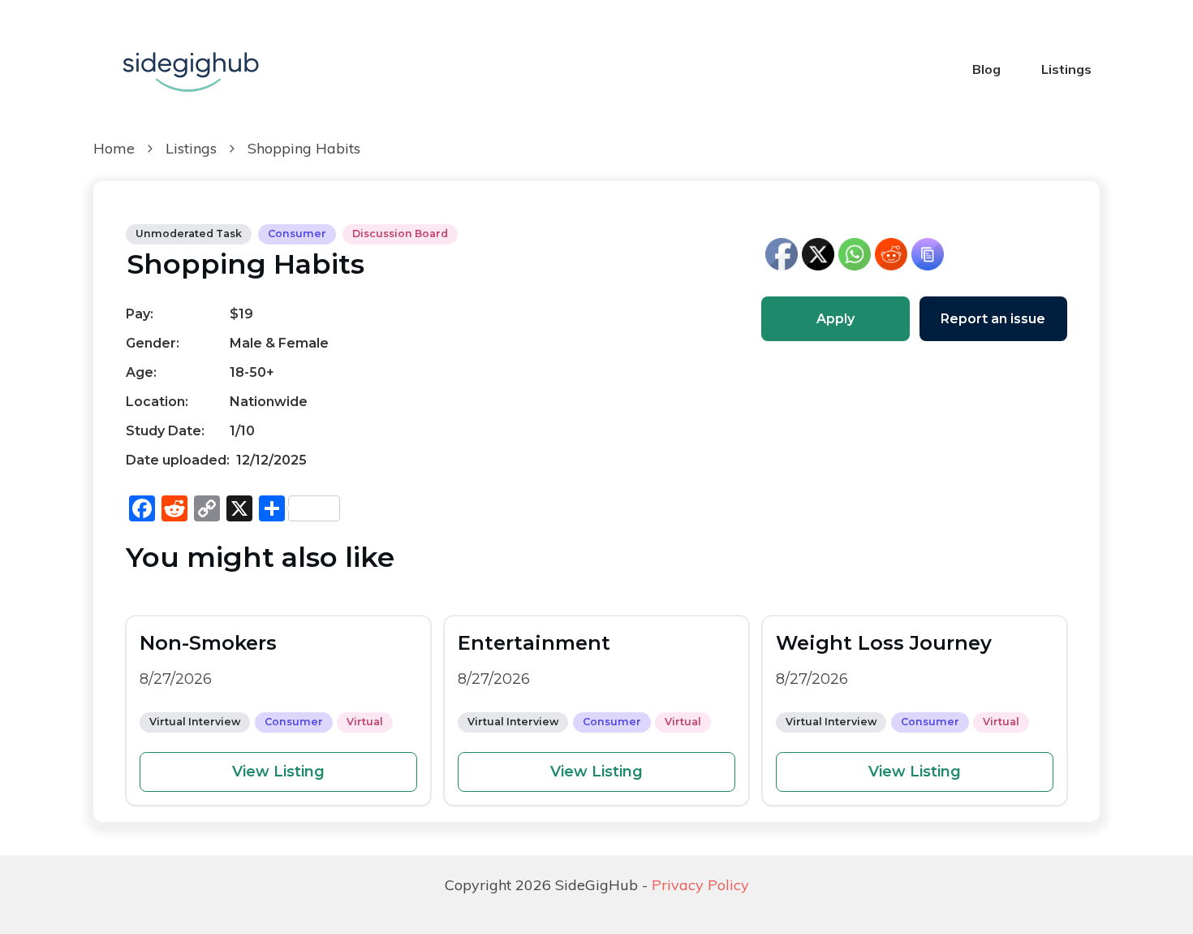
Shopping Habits (245, 264)
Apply (835, 318)
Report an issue (993, 318)
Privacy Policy (700, 885)
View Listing (278, 771)
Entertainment (534, 643)
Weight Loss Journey (884, 643)
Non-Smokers (208, 643)
